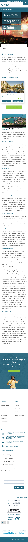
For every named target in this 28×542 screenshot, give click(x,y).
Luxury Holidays (8, 533)
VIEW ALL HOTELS (13, 107)
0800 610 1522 (11, 364)
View (6, 101)
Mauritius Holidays (8, 458)
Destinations (4, 418)
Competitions (4, 421)
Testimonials (4, 415)
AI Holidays (21, 533)
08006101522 (15, 501)
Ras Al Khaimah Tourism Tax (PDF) (14, 445)
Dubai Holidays (7, 455)
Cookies (17, 405)
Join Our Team (5, 405)
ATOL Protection (19, 415)
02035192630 (15, 503)
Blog (2, 412)
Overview (5, 45)
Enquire (3, 408)
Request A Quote (17, 101)
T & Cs (16, 412)
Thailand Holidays (8, 464)
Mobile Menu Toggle (25, 2)
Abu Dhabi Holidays (8, 461)
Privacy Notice (19, 408)
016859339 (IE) (14, 505)
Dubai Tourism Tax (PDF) (12, 446)
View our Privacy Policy (21, 497)
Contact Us (4, 425)
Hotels (5, 48)
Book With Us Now (14, 370)
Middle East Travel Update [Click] (14, 1)
